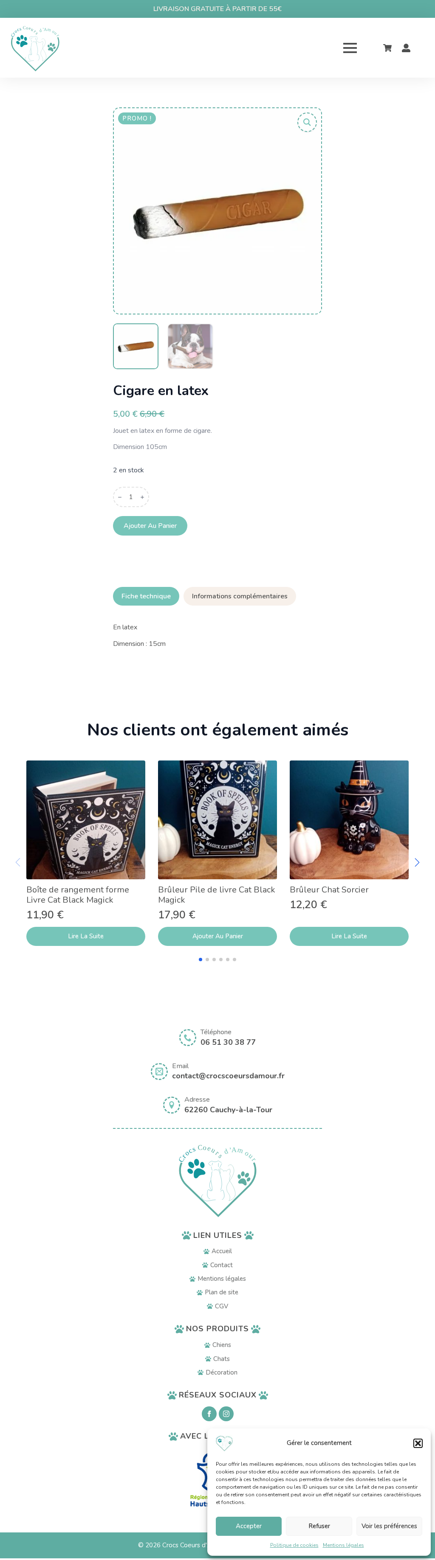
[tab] (146, 596)
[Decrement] (119, 497)
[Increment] (142, 497)
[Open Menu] (350, 48)
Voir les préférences (389, 1526)
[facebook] (209, 1413)
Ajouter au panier (150, 525)
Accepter (249, 1526)
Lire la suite (86, 936)
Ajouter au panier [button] (217, 936)
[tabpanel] (217, 635)
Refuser (319, 1526)
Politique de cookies (294, 1545)
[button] (418, 1443)
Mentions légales (343, 1545)
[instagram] (226, 1413)
